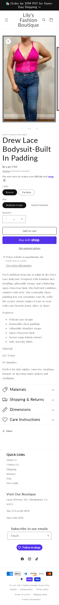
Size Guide (12, 483)
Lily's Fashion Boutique (27, 585)
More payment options (29, 248)
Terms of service (22, 594)
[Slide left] (22, 128)
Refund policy (26, 589)
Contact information (31, 599)
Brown (10, 192)
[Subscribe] (47, 536)
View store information (18, 265)
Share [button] (9, 431)
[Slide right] (36, 128)
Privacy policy (42, 589)
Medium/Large (14, 205)
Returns (11, 473)
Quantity (7, 212)
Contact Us (13, 464)
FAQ (9, 478)
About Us (12, 459)
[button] (6, 20)
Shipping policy (41, 594)
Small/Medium (41, 205)
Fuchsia (26, 192)
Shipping (6, 171)
